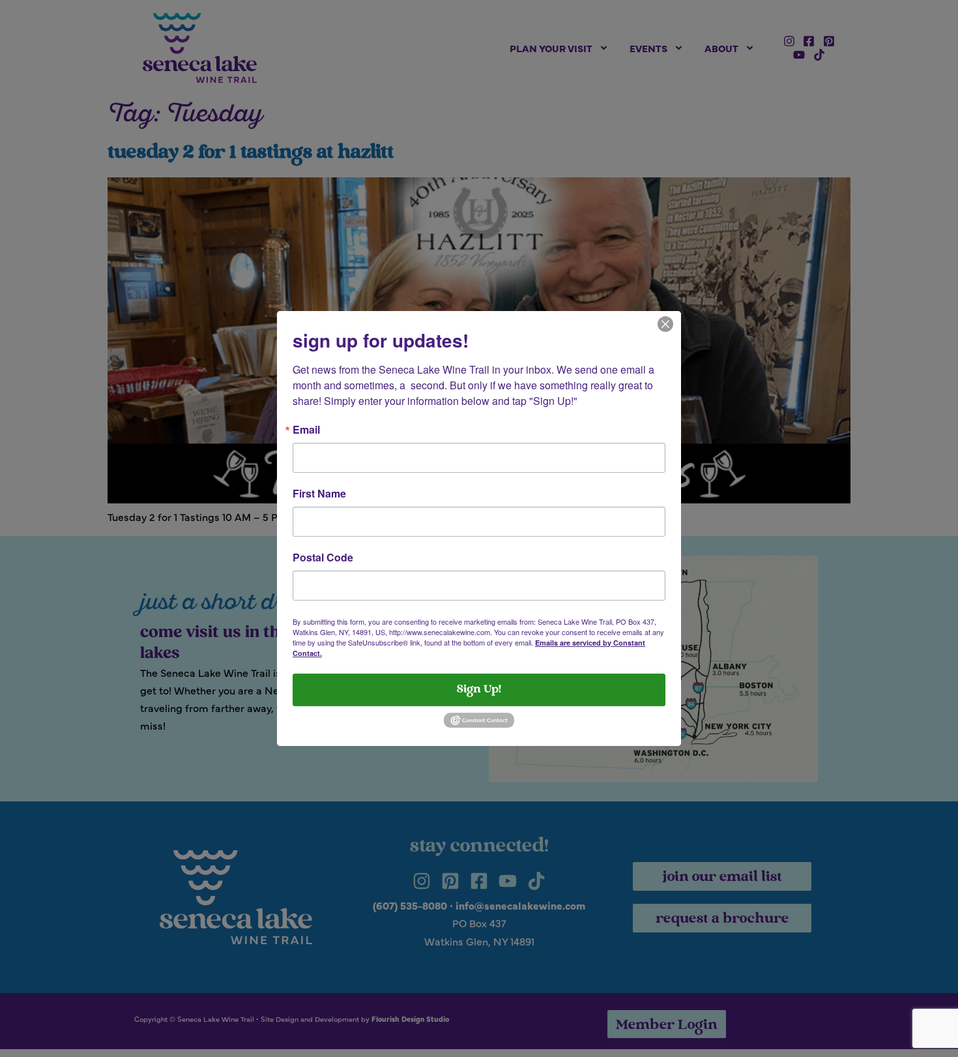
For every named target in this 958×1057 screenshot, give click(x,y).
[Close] (665, 323)
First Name (319, 493)
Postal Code (323, 557)
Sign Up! (479, 690)
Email (306, 429)
